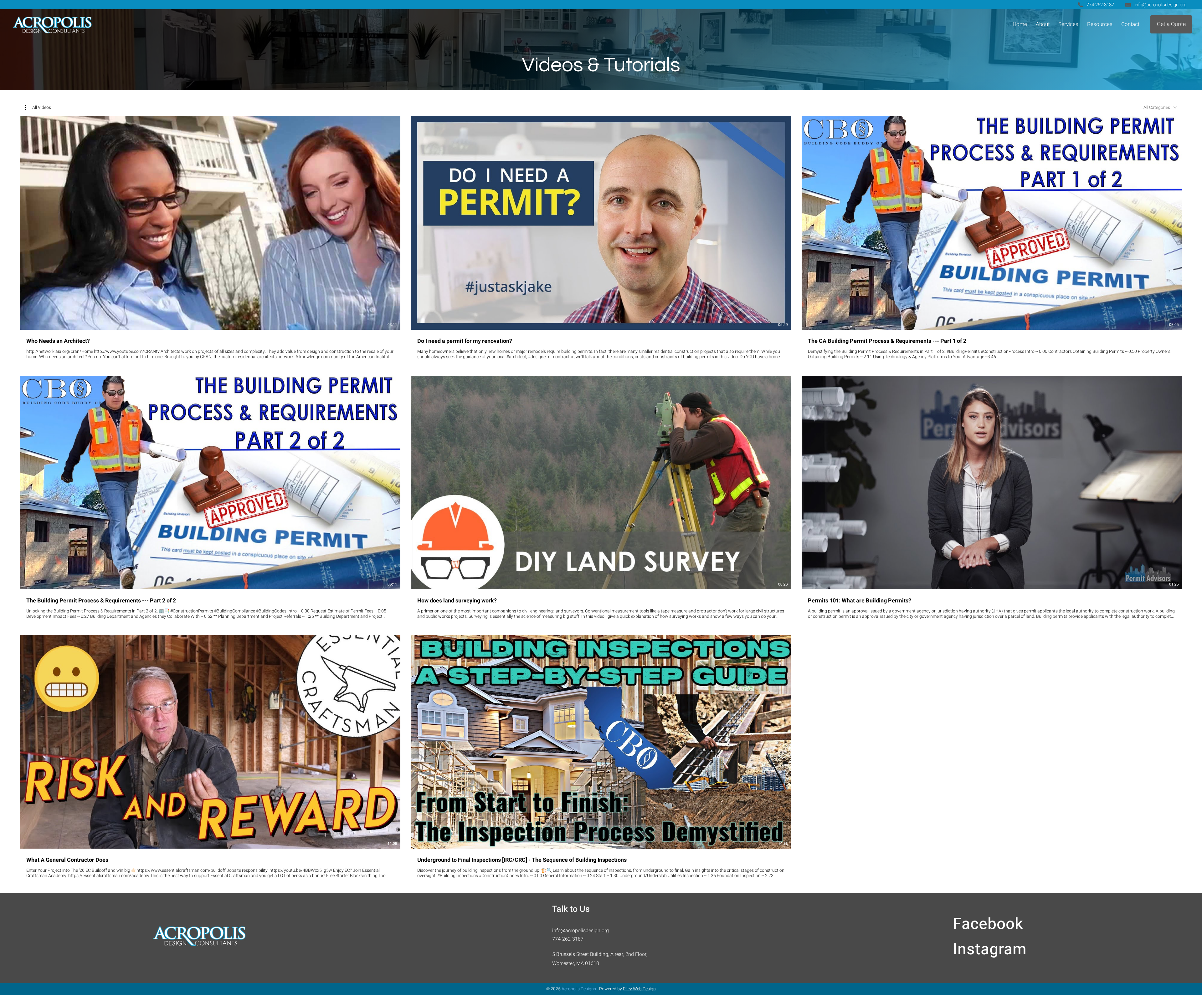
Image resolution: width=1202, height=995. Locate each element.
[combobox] (1160, 107)
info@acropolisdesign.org (1160, 4)
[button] (1068, 24)
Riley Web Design (639, 989)
